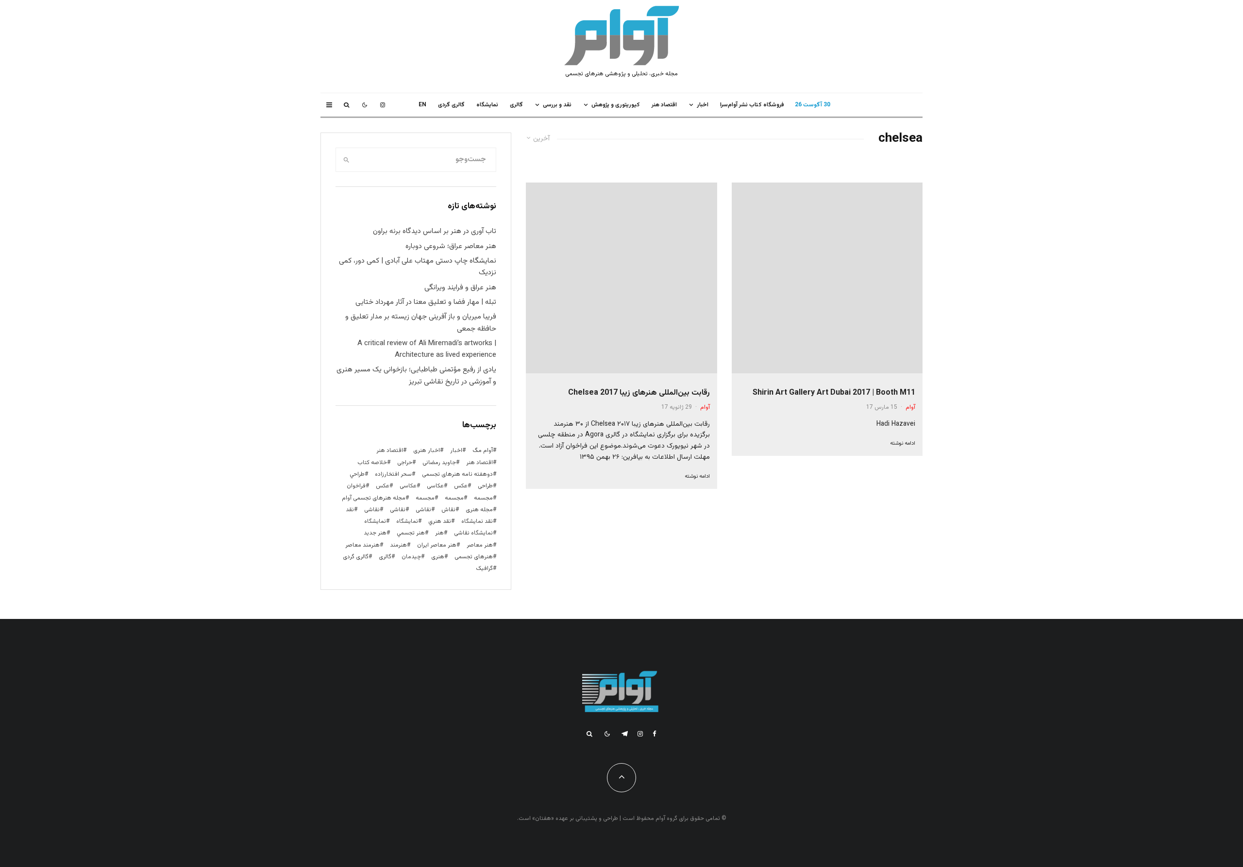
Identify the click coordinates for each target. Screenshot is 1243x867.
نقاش (448, 509)
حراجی (404, 462)
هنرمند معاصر (362, 545)
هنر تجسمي (411, 533)
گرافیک (484, 568)
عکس (382, 486)
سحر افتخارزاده (393, 474)
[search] (346, 159)
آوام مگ (482, 450)
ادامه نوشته (902, 443)
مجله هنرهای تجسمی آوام (373, 498)
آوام (910, 407)
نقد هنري (439, 521)
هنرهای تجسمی (473, 556)
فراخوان (356, 486)
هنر (439, 533)
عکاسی (435, 486)
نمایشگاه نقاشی (473, 533)
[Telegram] (625, 734)
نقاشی (423, 509)
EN (422, 104)
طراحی (485, 486)
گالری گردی (451, 104)
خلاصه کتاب (372, 462)
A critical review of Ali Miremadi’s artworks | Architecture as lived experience (426, 349)
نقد (350, 509)
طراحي (357, 474)
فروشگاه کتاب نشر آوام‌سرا (752, 104)
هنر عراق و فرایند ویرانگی (460, 287)
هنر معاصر (480, 545)
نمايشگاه (487, 104)
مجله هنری (479, 509)
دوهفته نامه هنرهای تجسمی (457, 474)
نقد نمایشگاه (477, 521)
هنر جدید (375, 533)
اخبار (702, 104)
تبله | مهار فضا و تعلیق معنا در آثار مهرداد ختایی (425, 302)
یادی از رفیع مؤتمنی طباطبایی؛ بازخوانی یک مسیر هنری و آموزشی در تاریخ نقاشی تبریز (416, 375)
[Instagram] (382, 105)
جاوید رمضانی (439, 462)
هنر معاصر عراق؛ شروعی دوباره (450, 246)
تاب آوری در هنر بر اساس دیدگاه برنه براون (434, 231)
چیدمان (411, 556)
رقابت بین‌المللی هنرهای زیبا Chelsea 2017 (639, 393)
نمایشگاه (375, 521)
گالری (516, 104)
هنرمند (398, 545)
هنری (437, 556)
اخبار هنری (426, 450)
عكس (461, 486)
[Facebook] (654, 734)
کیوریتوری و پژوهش (615, 104)
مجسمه (483, 498)
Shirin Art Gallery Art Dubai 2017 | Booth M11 (834, 393)
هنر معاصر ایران (436, 545)
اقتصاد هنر (664, 104)
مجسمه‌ (425, 498)
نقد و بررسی (557, 104)
